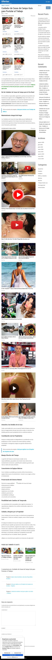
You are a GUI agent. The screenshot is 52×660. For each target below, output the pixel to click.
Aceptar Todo (13, 655)
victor (6, 13)
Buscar (39, 5)
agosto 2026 (41, 142)
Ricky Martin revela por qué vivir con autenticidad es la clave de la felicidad (44, 56)
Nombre (3, 628)
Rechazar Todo (17, 653)
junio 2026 (40, 147)
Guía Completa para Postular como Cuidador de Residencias (30, 558)
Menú (48, 1)
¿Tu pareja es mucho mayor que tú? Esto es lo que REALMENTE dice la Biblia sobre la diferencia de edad (44, 22)
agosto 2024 (41, 154)
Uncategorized (41, 185)
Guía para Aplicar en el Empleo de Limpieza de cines (44, 79)
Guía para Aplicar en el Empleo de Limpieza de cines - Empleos (44, 124)
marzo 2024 (41, 158)
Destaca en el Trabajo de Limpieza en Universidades (44, 130)
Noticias (40, 178)
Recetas (40, 180)
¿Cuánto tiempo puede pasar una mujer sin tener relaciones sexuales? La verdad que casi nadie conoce (44, 49)
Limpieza (40, 173)
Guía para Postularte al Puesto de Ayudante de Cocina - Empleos (44, 99)
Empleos (40, 171)
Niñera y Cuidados (5, 5)
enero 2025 (40, 151)
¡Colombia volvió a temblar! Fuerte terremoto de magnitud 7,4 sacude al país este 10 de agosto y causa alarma (44, 31)
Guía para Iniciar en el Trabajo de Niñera (6, 556)
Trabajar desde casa (43, 183)
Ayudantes (40, 169)
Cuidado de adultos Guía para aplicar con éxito (18, 557)
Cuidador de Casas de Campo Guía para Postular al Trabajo (44, 92)
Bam (25, 658)
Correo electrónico (6, 634)
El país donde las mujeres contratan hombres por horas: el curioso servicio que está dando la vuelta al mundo (44, 40)
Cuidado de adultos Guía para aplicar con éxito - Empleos (44, 86)
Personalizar (7, 653)
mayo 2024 (40, 156)
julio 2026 (40, 144)
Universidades (41, 187)
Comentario (4, 610)
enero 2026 (40, 149)
